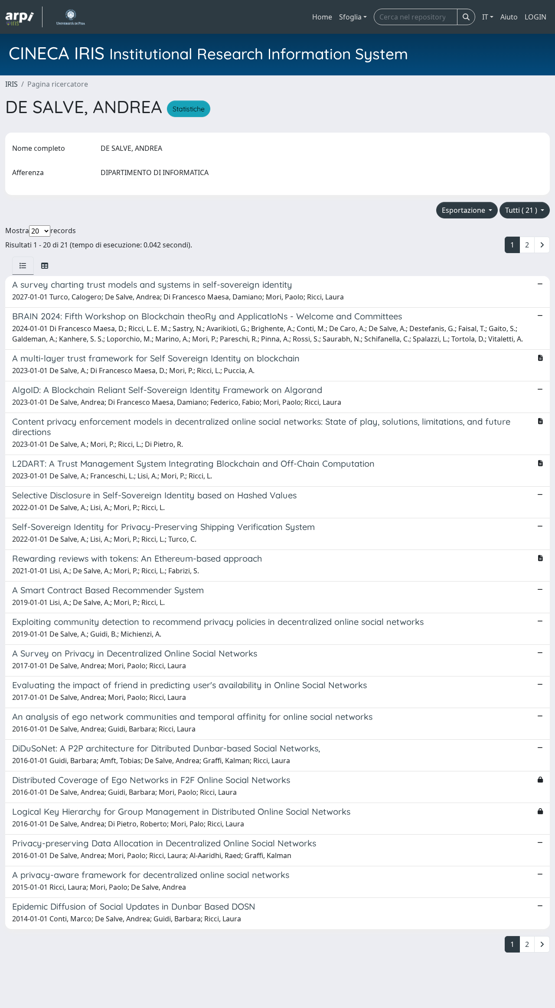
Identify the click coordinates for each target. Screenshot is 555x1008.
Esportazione (464, 210)
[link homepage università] (70, 17)
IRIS (11, 84)
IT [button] (485, 17)
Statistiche (189, 108)
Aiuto (509, 17)
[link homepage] (23, 17)
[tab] (23, 266)
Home (322, 17)
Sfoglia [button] (350, 17)
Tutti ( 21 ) (522, 210)
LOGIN (535, 17)
